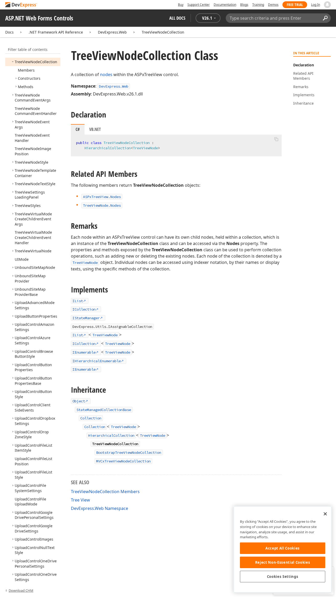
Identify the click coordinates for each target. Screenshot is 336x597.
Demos (273, 4)
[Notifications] (327, 4)
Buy (180, 4)
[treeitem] (36, 61)
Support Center (198, 4)
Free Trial (295, 4)
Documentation (225, 4)
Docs (9, 32)
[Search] (325, 18)
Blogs (244, 4)
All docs (177, 18)
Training (258, 4)
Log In (315, 4)
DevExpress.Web (112, 32)
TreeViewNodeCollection (163, 32)
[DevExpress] (21, 5)
